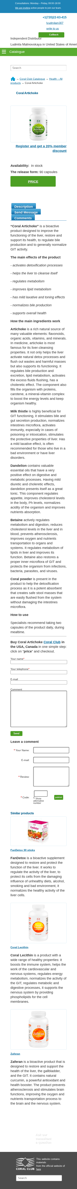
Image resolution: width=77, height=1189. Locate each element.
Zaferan (15, 1053)
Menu (38, 60)
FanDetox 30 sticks (22, 850)
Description (23, 207)
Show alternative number (38, 800)
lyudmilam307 (54, 22)
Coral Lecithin (19, 947)
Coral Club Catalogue (32, 78)
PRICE (33, 181)
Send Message (26, 212)
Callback (53, 34)
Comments (23, 218)
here (38, 1169)
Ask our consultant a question (43, 1138)
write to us (52, 28)
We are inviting (22, 8)
